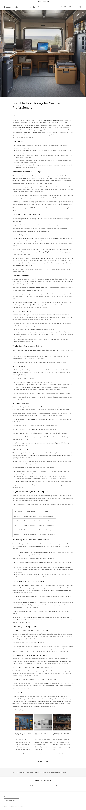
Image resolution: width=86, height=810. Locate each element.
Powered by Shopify (19, 806)
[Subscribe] (56, 785)
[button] (34, 7)
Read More (24, 754)
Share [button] (15, 116)
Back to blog (44, 761)
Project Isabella (11, 806)
